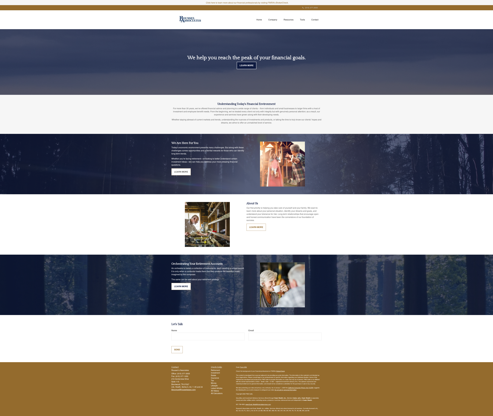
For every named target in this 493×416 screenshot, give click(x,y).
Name (174, 330)
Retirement (215, 370)
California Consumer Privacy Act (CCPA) (300, 388)
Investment (215, 372)
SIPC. (299, 398)
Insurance (215, 378)
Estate (213, 375)
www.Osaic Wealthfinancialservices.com (258, 404)
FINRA (295, 398)
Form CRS (243, 367)
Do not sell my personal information (285, 390)
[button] (272, 19)
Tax (212, 380)
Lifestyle (214, 385)
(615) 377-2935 (311, 7)
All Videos (215, 390)
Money (213, 383)
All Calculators (216, 393)
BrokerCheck (280, 371)
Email (251, 330)
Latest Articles (216, 388)
